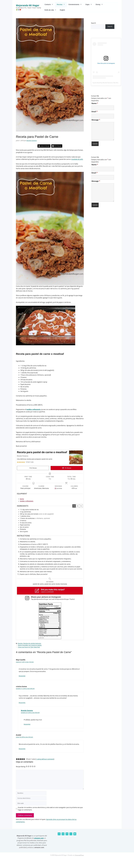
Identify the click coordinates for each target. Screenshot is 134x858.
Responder (22, 676)
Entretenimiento (74, 4)
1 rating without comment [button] (45, 759)
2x (77, 506)
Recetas (59, 4)
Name (95, 103)
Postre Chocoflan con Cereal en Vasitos (30, 645)
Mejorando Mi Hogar (27, 5)
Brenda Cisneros (27, 711)
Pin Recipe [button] (67, 468)
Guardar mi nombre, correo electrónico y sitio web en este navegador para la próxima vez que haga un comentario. (50, 808)
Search (93, 23)
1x (74, 506)
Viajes (87, 4)
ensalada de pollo (77, 159)
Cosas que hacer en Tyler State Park (29, 647)
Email (95, 111)
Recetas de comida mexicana (32, 643)
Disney (98, 4)
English (62, 10)
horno (22, 499)
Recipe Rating (20, 767)
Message (96, 120)
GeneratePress (79, 855)
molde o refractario (33, 409)
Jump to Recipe (45, 146)
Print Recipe (57, 146)
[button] (18, 462)
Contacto (48, 4)
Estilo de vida (49, 10)
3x (81, 506)
